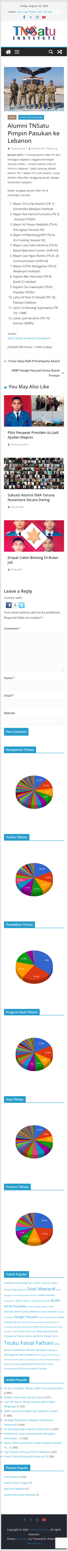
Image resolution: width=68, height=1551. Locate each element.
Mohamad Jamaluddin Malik (26, 1327)
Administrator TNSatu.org (44, 148)
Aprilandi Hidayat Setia (45, 1336)
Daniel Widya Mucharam (24, 1331)
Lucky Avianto (46, 1355)
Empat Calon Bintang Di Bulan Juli (33, 560)
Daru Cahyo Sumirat (39, 1282)
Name (9, 678)
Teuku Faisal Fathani (29, 1342)
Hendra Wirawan (36, 1350)
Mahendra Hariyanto (29, 1359)
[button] (9, 605)
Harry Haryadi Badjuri (37, 1306)
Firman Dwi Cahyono (15, 1289)
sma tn (57, 1355)
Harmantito (9, 1301)
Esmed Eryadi (49, 1322)
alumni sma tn (23, 1300)
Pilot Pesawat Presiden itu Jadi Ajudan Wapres (33, 435)
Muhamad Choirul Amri (33, 1364)
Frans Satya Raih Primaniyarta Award (34, 361)
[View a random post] (59, 52)
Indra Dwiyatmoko (48, 1327)
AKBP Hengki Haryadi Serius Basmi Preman (36, 373)
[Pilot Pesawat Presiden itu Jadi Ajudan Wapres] (34, 398)
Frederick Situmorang (15, 1282)
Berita (12, 117)
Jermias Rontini (11, 1359)
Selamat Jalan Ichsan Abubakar (36, 11)
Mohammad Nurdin (41, 1301)
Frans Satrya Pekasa (47, 1317)
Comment (12, 628)
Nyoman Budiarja (12, 1364)
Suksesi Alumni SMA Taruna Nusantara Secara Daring (31, 497)
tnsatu (53, 1282)
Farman (43, 1368)
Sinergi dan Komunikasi (31, 117)
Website (9, 713)
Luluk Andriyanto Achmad (24, 1295)
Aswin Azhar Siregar (16, 1483)
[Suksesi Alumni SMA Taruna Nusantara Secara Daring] (34, 460)
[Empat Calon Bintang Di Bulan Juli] (34, 523)
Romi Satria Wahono (27, 1311)
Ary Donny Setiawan (27, 1368)
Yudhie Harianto (46, 1295)
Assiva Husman (48, 1311)
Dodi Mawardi (41, 1289)
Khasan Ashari (24, 1336)
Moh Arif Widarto (14, 1488)
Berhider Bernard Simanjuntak (28, 1322)
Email (9, 696)
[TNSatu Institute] (8, 52)
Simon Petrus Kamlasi (50, 1359)
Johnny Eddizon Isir (29, 1354)
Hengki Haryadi (25, 1317)
